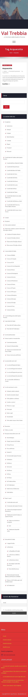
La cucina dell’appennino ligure (13, 365)
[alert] (14, 655)
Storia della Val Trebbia (10, 539)
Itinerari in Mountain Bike (12, 346)
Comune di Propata (11, 288)
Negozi (8, 144)
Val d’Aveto (9, 470)
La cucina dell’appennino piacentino (14, 376)
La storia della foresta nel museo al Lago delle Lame (14, 676)
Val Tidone (9, 477)
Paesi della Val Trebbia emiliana (13, 325)
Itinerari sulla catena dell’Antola (14, 355)
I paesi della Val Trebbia (10, 321)
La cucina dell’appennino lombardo (14, 368)
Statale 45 (9, 452)
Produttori (9, 147)
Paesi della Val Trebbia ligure (13, 328)
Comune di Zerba (11, 310)
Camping (9, 140)
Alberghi (9, 129)
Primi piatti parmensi (14, 71)
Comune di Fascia (11, 269)
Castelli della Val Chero (12, 174)
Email (4, 602)
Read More (5, 84)
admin (5, 71)
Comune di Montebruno (12, 280)
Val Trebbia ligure (11, 485)
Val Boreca (9, 463)
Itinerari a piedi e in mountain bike (12, 338)
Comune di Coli (10, 262)
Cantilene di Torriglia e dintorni (13, 234)
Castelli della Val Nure (12, 188)
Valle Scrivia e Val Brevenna (13, 488)
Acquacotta (16, 52)
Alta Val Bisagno (10, 437)
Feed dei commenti (7, 643)
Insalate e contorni (11, 402)
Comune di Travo (10, 306)
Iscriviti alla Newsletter (10, 334)
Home (10, 52)
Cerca (5, 95)
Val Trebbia (14, 33)
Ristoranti (9, 151)
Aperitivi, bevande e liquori (13, 394)
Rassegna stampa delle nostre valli (12, 433)
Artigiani (9, 133)
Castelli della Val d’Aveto (12, 181)
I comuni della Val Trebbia (10, 251)
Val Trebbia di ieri (10, 585)
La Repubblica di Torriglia (14, 551)
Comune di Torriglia (11, 302)
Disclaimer (7, 221)
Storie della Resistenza (14, 569)
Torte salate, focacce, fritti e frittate (14, 420)
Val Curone (9, 466)
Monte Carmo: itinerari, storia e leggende (12, 685)
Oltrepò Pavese (10, 445)
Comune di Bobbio (11, 255)
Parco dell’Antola (10, 448)
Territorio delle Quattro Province (14, 456)
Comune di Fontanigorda (12, 273)
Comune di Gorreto (11, 277)
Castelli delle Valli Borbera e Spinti (14, 201)
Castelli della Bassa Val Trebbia (13, 170)
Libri (10, 525)
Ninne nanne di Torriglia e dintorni (14, 245)
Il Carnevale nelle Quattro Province (14, 506)
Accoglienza (7, 122)
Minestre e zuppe (11, 405)
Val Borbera (9, 459)
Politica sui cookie (9, 430)
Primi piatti (9, 409)
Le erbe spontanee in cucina (11, 387)
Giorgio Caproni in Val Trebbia (13, 441)
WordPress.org (6, 647)
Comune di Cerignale (11, 258)
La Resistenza (10, 547)
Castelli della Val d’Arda (12, 177)
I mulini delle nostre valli (12, 502)
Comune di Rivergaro (11, 291)
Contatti (7, 217)
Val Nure (9, 474)
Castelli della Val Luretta (12, 185)
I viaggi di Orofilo (10, 543)
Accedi (4, 636)
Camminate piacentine (12, 342)
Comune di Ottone (11, 284)
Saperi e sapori (8, 498)
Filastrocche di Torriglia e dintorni (14, 241)
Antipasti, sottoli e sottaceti (13, 391)
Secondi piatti (10, 416)
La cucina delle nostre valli (10, 361)
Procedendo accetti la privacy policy (14, 610)
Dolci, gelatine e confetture (13, 398)
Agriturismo (9, 126)
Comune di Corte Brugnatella (13, 266)
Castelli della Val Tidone (12, 192)
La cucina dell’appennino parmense (14, 372)
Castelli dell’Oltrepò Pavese (13, 166)
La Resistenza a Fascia (13, 560)
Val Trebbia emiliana (11, 481)
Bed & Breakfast (10, 137)
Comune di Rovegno (11, 299)
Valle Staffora (10, 492)
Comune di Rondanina (11, 295)
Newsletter (7, 426)
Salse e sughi (10, 413)
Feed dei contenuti (7, 639)
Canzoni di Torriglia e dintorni (13, 238)
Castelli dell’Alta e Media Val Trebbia (15, 163)
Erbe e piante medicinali (10, 225)
